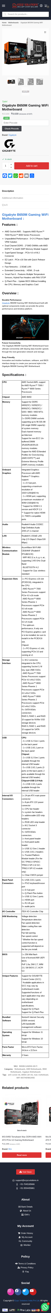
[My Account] (41, 6)
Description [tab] (8, 191)
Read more (22, 1155)
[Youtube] (33, 1291)
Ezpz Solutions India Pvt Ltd (26, 1300)
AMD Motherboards (33, 1069)
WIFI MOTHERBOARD (25, 1078)
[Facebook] (18, 1291)
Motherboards (13, 23)
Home (4, 23)
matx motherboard (41, 1075)
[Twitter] (25, 1291)
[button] (45, 32)
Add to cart (31, 165)
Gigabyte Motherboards (31, 1072)
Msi (10, 1149)
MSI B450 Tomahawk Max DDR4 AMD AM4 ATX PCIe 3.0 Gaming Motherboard (21, 1138)
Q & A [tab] (5, 205)
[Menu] (6, 6)
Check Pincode (12, 129)
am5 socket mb (14, 1075)
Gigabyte (12, 135)
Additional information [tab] (12, 198)
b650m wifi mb (27, 1075)
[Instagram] (10, 1291)
